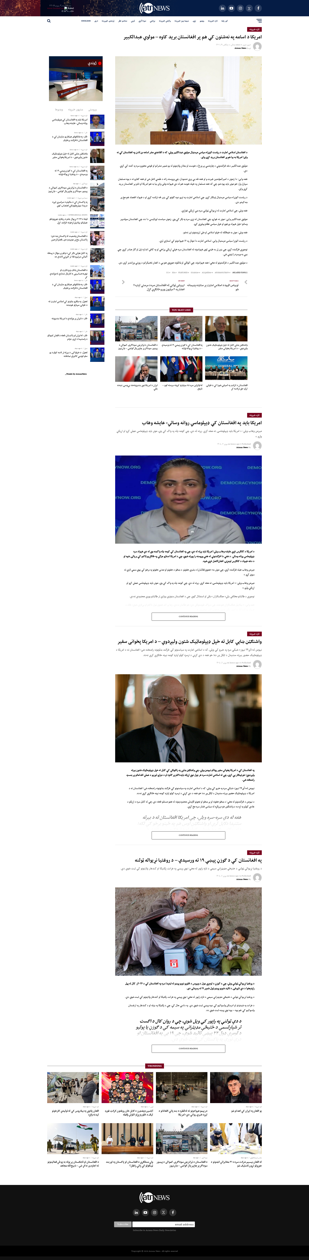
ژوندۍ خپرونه (108, 21)
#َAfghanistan (222, 273)
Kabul (71, 8)
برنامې (152, 21)
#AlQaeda (207, 273)
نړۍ (194, 21)
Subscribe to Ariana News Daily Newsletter (154, 1230)
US (167, 273)
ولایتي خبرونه (165, 21)
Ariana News (240, 48)
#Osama (195, 273)
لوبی (133, 21)
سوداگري (142, 21)
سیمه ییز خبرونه (182, 21)
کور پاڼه (224, 21)
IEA (173, 273)
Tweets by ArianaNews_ (76, 374)
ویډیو (202, 21)
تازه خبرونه (213, 21)
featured (183, 273)
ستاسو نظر (122, 21)
